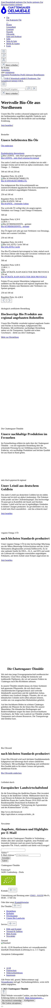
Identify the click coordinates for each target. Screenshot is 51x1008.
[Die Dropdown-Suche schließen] (34, 88)
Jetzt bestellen (6, 513)
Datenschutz (11, 970)
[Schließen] (2, 1006)
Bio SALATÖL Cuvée (10, 247)
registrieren (9, 72)
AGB (8, 968)
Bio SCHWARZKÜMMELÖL (14, 181)
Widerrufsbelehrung (14, 973)
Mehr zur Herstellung (10, 337)
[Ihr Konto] (3, 60)
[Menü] (3, 51)
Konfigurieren (29, 1000)
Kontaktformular (22, 902)
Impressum (10, 975)
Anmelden (5, 70)
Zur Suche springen (31, 2)
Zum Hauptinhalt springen (12, 2)
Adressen (29, 75)
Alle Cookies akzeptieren (11, 1003)
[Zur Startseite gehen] (15, 13)
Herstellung (11, 911)
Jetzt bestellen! (7, 125)
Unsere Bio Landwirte (15, 918)
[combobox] (13, 89)
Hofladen (10, 913)
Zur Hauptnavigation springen (22, 3)
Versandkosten (7, 982)
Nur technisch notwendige (12, 1000)
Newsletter (10, 936)
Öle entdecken (7, 146)
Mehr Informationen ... (34, 998)
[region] (25, 227)
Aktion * (4, 853)
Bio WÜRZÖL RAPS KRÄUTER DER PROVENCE (24, 277)
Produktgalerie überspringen (12, 153)
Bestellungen (39, 75)
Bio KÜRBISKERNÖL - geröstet (15, 226)
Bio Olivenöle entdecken (11, 773)
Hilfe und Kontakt (13, 929)
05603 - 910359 (36, 895)
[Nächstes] (9, 300)
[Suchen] (3, 56)
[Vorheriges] (3, 300)
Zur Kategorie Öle (13, 20)
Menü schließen (12, 65)
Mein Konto (11, 934)
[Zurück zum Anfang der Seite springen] (3, 992)
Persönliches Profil (17, 75)
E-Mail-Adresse (8, 855)
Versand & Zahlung (14, 931)
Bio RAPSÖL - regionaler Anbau (15, 203)
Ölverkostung (12, 916)
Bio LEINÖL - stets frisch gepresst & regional (20, 158)
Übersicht (5, 75)
